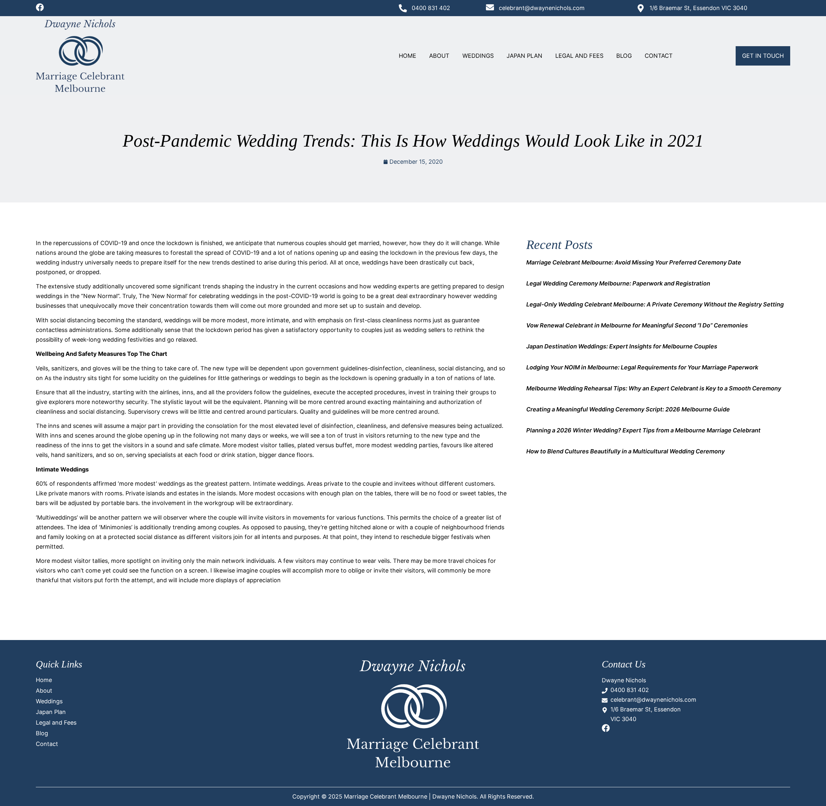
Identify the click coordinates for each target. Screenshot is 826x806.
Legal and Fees (579, 55)
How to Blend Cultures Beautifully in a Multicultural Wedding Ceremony (625, 451)
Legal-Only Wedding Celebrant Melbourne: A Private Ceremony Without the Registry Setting (655, 304)
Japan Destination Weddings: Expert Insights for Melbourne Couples (621, 346)
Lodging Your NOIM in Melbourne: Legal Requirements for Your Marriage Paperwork (642, 367)
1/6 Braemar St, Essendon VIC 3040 (698, 8)
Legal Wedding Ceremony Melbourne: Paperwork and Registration (618, 283)
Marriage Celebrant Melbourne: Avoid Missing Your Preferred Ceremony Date (633, 262)
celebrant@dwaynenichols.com (542, 8)
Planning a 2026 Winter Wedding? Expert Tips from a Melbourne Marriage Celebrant (643, 430)
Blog (624, 55)
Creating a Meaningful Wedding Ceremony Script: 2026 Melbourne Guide (628, 409)
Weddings (478, 55)
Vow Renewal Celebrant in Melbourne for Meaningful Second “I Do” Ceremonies (637, 325)
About (439, 55)
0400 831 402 (431, 8)
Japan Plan (524, 55)
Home (407, 55)
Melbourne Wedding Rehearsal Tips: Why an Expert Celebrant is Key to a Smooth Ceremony (653, 388)
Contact (659, 55)
